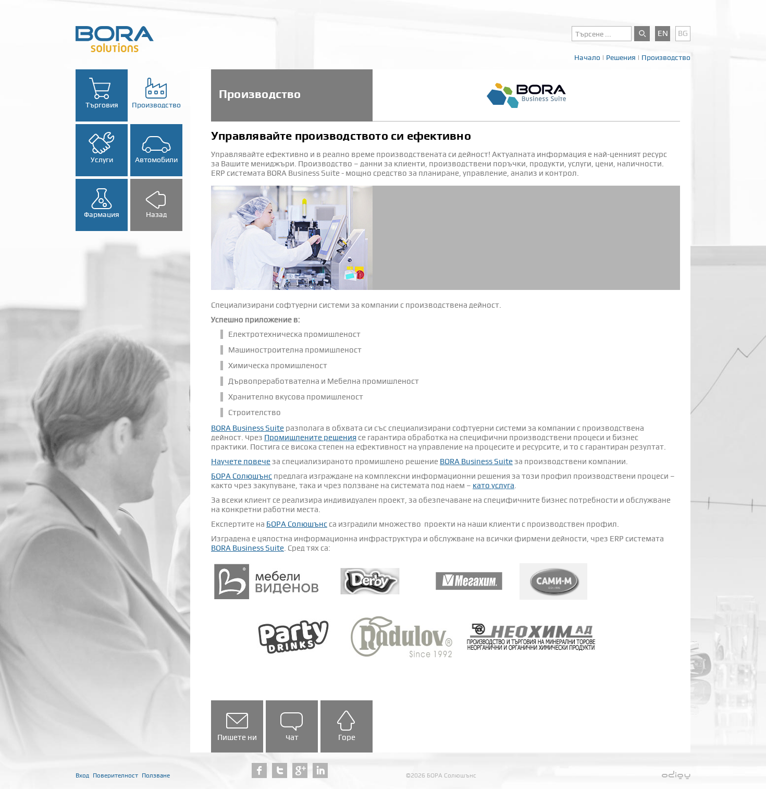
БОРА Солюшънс (241, 476)
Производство (665, 57)
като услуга (493, 485)
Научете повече (240, 461)
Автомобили (156, 159)
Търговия (101, 105)
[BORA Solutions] (115, 38)
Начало (587, 57)
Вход (82, 775)
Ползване (156, 775)
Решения (621, 57)
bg (683, 33)
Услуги (102, 159)
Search (642, 33)
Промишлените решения (310, 437)
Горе (346, 737)
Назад (156, 214)
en (663, 33)
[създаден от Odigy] (676, 775)
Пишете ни (237, 737)
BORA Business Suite (247, 428)
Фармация (101, 214)
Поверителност (115, 775)
